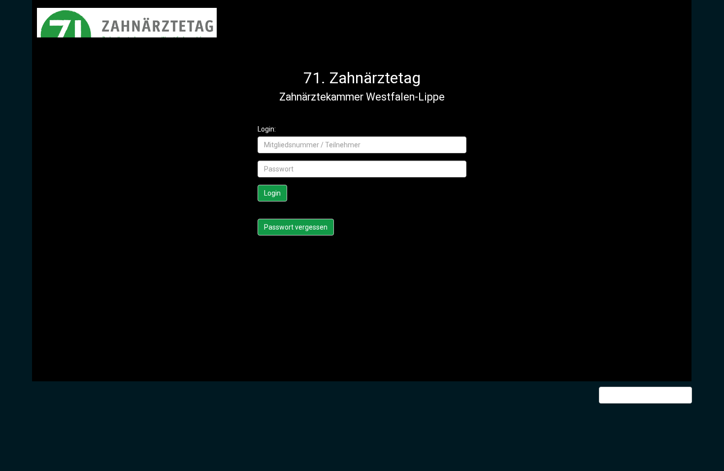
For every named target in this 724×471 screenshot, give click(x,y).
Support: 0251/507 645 (649, 395)
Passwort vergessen (296, 227)
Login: (267, 129)
